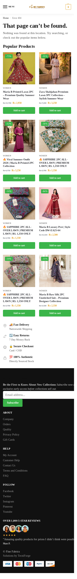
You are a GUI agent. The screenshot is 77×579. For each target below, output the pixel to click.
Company (8, 419)
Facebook (8, 491)
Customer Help (11, 460)
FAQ (5, 475)
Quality (7, 429)
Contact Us (9, 465)
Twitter (7, 496)
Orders (6, 424)
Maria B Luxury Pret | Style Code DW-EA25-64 (54, 228)
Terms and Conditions (15, 470)
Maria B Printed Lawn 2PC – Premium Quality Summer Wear (19, 95)
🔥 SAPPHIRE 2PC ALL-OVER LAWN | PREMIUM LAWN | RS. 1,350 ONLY (54, 163)
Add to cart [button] (19, 110)
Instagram (8, 501)
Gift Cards (9, 439)
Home (6, 18)
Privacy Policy (11, 434)
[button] (68, 7)
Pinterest (8, 506)
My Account (10, 455)
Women (7, 88)
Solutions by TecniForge (16, 555)
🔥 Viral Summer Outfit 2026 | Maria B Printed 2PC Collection (18, 163)
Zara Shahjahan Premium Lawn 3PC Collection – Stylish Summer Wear (53, 95)
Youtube (7, 511)
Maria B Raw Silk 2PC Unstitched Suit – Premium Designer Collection (54, 298)
